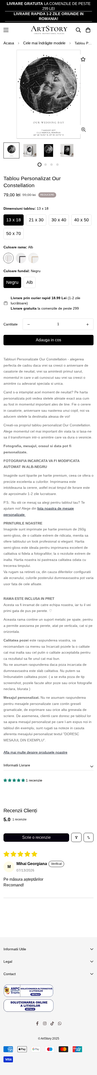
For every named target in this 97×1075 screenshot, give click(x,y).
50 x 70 (13, 233)
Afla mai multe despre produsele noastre (35, 752)
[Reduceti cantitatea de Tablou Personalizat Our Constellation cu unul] (28, 324)
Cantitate (10, 324)
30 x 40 (58, 219)
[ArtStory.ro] (49, 30)
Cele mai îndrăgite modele (44, 43)
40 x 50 (81, 219)
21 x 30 (36, 219)
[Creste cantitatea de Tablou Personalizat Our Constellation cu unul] (87, 324)
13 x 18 (13, 219)
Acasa (8, 43)
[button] (14, 780)
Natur (33, 258)
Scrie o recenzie (36, 837)
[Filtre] (76, 837)
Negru (21, 258)
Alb (8, 258)
